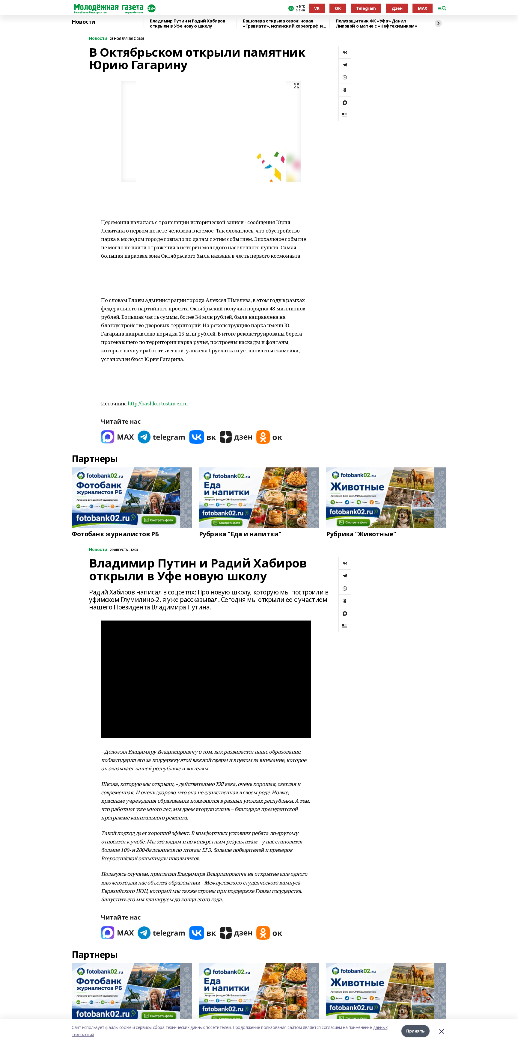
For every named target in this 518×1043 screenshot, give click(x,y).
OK (338, 8)
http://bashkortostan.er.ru (158, 403)
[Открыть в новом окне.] (117, 437)
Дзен (396, 8)
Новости (83, 22)
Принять (415, 1031)
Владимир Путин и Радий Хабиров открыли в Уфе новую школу (187, 23)
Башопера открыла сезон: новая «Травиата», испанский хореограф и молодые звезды (283, 23)
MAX (422, 8)
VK (316, 8)
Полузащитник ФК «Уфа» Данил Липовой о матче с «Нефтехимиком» (376, 23)
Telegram (366, 8)
